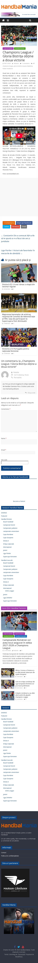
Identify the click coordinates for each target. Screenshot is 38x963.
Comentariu (5, 409)
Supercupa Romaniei (10, 557)
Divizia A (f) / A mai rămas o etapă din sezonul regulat (18, 285)
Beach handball (8, 522)
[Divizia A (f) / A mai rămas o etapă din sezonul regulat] (19, 265)
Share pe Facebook (24, 223)
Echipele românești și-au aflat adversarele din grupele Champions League (25, 695)
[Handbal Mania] (3, 20)
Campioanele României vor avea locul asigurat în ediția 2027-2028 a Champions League (17, 643)
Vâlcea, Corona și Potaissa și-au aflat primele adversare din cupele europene (25, 672)
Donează (15, 226)
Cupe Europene (8, 48)
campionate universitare (11, 531)
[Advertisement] (19, 197)
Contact (3, 853)
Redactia (16, 63)
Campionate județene (10, 528)
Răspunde (31, 393)
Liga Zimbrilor (7, 598)
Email (24, 226)
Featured (4, 516)
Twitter (6, 226)
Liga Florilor (7, 553)
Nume (3, 438)
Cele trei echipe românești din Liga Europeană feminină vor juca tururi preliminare (25, 684)
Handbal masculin (7, 560)
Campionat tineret (9, 525)
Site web (4, 460)
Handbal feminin (20, 48)
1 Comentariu (9, 223)
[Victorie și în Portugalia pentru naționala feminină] (19, 329)
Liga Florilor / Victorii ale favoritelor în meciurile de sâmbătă (18, 252)
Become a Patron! (19, 501)
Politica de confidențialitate (10, 856)
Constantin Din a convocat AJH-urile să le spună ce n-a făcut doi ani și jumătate (17, 238)
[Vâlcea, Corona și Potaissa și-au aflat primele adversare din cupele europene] (7, 669)
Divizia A (6, 541)
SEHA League (9, 591)
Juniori (5, 550)
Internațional (7, 547)
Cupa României (8, 534)
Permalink (17, 377)
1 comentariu (26, 63)
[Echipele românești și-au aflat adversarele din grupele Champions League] (7, 692)
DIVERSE (4, 513)
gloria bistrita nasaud (20, 66)
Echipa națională (8, 544)
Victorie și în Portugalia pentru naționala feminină (15, 350)
